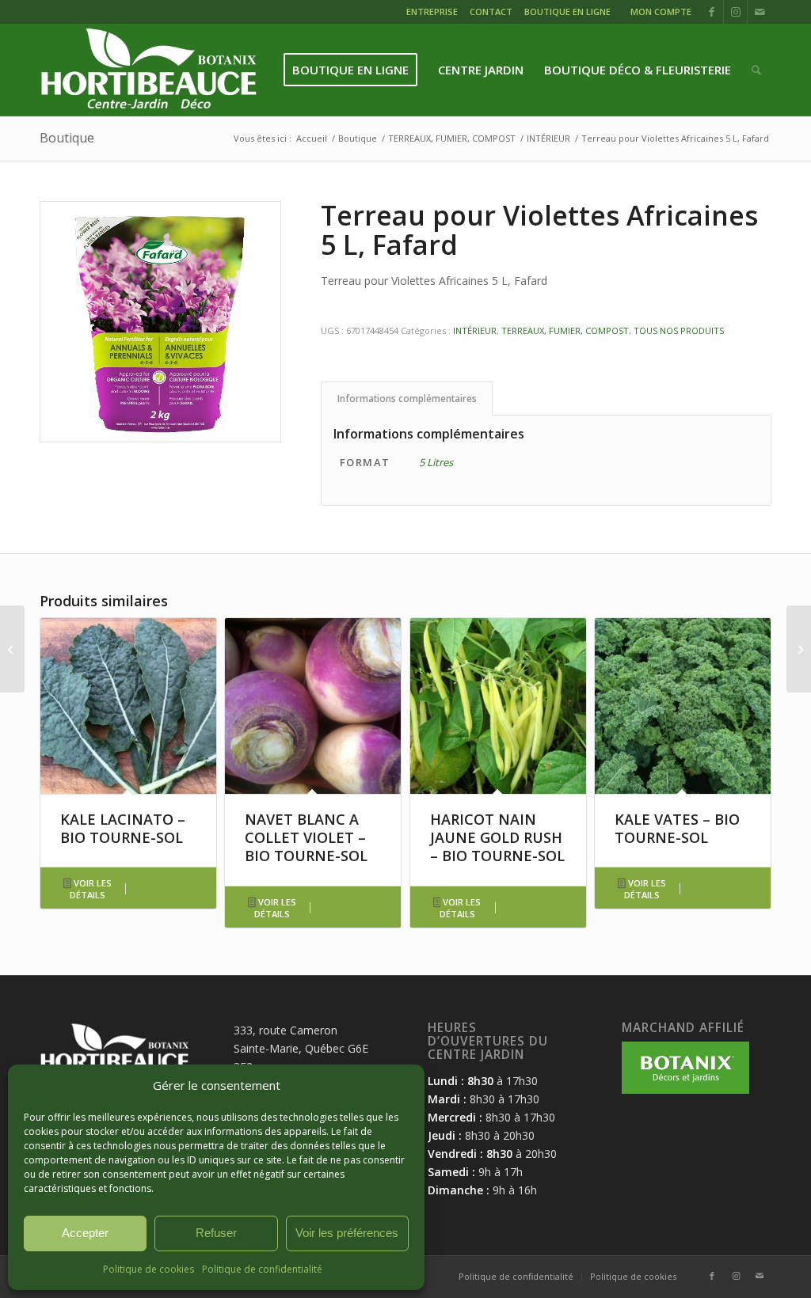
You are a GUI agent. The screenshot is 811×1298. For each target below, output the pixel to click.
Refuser (216, 1232)
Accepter (85, 1232)
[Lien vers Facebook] (711, 12)
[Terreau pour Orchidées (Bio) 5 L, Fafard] (798, 649)
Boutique (67, 137)
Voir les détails (91, 889)
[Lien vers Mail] (759, 12)
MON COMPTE (660, 11)
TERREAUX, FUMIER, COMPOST (565, 330)
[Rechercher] (756, 70)
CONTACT (491, 11)
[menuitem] (434, 14)
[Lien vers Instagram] (735, 12)
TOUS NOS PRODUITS (679, 330)
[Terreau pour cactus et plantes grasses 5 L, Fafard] (12, 649)
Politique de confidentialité (262, 1269)
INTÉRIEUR (475, 330)
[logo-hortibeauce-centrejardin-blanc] (148, 70)
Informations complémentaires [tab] (407, 398)
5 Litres (436, 462)
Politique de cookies (148, 1269)
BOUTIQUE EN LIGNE (567, 11)
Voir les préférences (346, 1232)
